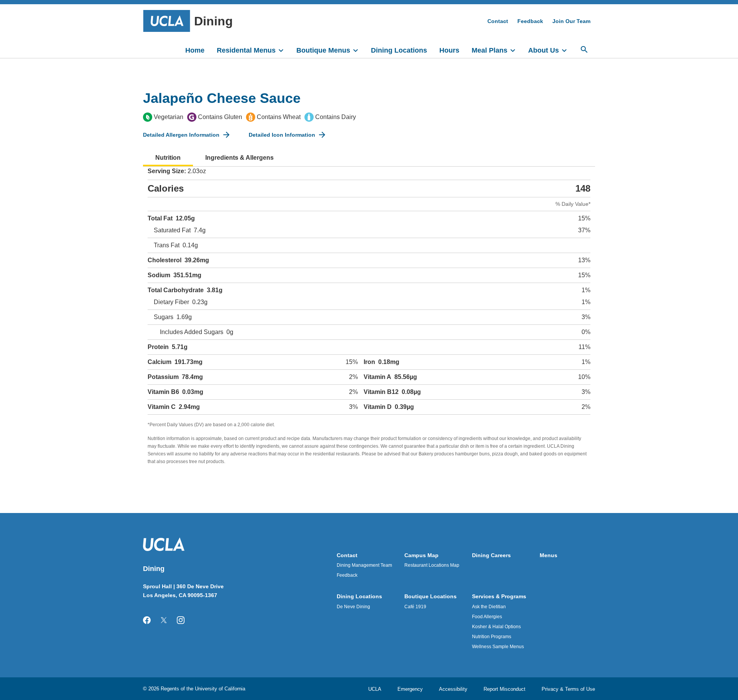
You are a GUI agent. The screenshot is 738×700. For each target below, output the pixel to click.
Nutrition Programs (491, 636)
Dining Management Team (364, 565)
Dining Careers (491, 555)
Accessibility (453, 689)
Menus (548, 555)
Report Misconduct (504, 689)
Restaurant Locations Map (431, 565)
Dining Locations (399, 50)
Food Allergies (487, 616)
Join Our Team (571, 21)
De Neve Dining (353, 606)
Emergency (410, 689)
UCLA (374, 689)
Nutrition (168, 157)
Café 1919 (415, 606)
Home (194, 50)
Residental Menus (246, 50)
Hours (449, 50)
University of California (220, 689)
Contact (497, 21)
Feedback (530, 21)
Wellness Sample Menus (498, 646)
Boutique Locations (430, 596)
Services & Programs (499, 596)
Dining (213, 21)
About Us (543, 50)
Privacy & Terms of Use (568, 689)
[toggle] (284, 49)
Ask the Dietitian (489, 606)
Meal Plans (489, 50)
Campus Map (421, 555)
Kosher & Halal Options (496, 626)
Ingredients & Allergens (239, 157)
